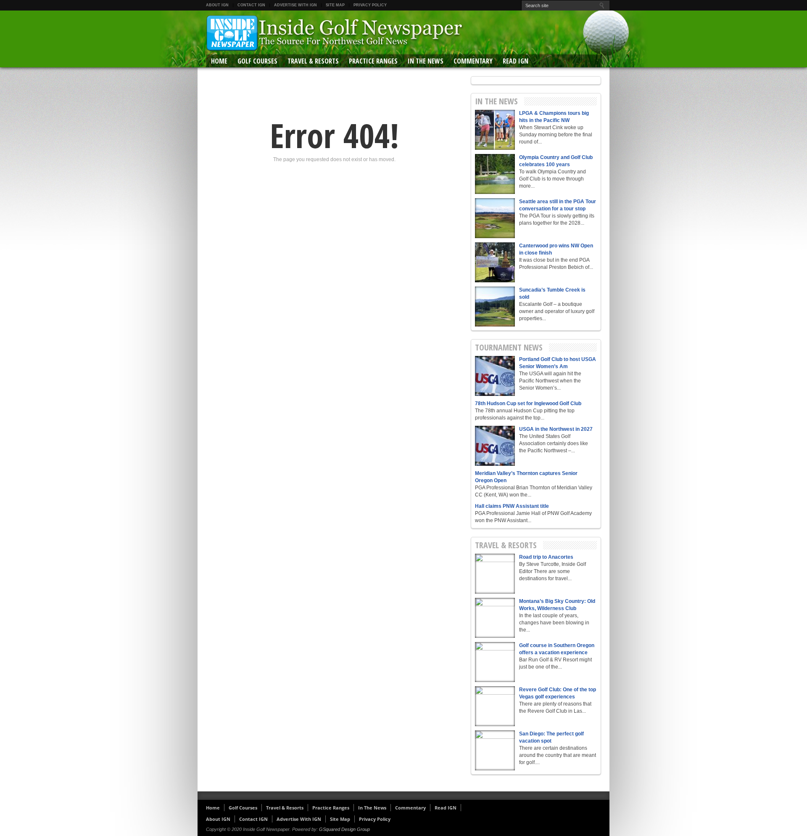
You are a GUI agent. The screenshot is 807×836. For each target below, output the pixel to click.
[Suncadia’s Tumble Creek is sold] (495, 306)
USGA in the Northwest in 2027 (556, 429)
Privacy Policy (370, 5)
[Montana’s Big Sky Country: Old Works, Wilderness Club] (495, 618)
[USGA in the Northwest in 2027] (495, 446)
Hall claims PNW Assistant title (512, 506)
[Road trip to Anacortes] (495, 574)
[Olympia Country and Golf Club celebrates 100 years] (495, 174)
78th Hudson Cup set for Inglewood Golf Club (528, 403)
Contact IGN (251, 5)
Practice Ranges (373, 61)
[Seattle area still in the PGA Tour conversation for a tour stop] (495, 218)
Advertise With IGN (295, 5)
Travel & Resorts (313, 61)
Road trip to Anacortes (546, 557)
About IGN (217, 5)
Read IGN (515, 61)
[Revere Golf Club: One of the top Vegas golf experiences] (495, 706)
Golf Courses (257, 61)
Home (219, 61)
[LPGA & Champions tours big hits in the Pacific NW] (495, 130)
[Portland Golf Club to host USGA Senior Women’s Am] (495, 376)
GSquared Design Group (344, 829)
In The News (425, 61)
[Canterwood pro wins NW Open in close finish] (495, 262)
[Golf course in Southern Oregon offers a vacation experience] (495, 662)
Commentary (473, 61)
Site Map (335, 5)
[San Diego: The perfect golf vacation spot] (495, 750)
